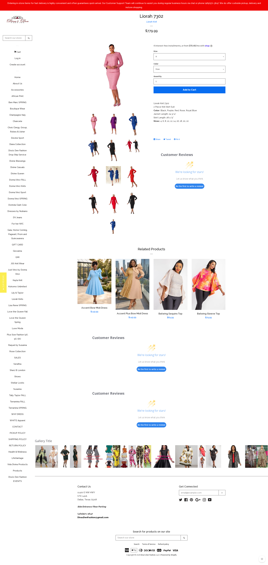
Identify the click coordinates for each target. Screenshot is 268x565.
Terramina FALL (17, 401)
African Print (17, 96)
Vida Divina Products (17, 464)
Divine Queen (17, 173)
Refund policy (163, 544)
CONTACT (17, 426)
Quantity (157, 76)
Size (155, 51)
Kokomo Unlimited (17, 286)
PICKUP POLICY (17, 433)
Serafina (17, 364)
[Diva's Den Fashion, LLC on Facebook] (186, 500)
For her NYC (17, 224)
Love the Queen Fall (17, 311)
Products (17, 470)
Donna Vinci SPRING (17, 198)
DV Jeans (17, 217)
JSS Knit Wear (17, 263)
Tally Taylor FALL (17, 395)
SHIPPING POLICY (18, 439)
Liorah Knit (151, 22)
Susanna (17, 389)
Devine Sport (17, 138)
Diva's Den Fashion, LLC (150, 555)
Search (136, 544)
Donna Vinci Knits (17, 186)
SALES (17, 357)
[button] (46, 456)
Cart (18, 52)
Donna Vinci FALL (17, 180)
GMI (17, 257)
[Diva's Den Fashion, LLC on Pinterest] (191, 500)
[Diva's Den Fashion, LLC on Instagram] (204, 500)
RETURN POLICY (17, 445)
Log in (18, 58)
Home (17, 77)
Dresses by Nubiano (17, 211)
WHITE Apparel (17, 420)
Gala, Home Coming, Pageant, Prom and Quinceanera (17, 234)
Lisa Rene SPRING (17, 305)
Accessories (17, 90)
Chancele (17, 121)
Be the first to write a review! (189, 186)
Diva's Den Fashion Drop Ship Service (17, 152)
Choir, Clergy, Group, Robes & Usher (17, 129)
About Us (17, 83)
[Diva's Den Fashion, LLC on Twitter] (180, 500)
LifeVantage (17, 458)
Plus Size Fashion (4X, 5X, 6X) (17, 336)
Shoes (17, 376)
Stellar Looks (17, 383)
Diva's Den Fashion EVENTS (17, 479)
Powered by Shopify (169, 555)
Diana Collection (17, 144)
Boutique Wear (17, 108)
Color (156, 64)
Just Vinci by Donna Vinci (17, 272)
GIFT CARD (17, 244)
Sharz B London (17, 370)
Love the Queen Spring (17, 320)
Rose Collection (17, 351)
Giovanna (17, 251)
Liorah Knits (17, 299)
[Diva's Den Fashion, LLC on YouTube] (209, 500)
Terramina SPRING (18, 408)
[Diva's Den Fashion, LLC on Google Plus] (198, 500)
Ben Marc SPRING (17, 102)
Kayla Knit (17, 280)
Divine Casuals (17, 167)
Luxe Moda (17, 328)
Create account (17, 64)
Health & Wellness (17, 452)
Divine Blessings (17, 161)
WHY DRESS (17, 414)
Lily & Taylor (17, 293)
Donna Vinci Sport (17, 192)
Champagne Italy (17, 115)
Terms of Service (148, 544)
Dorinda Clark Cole (17, 205)
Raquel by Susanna (17, 345)
